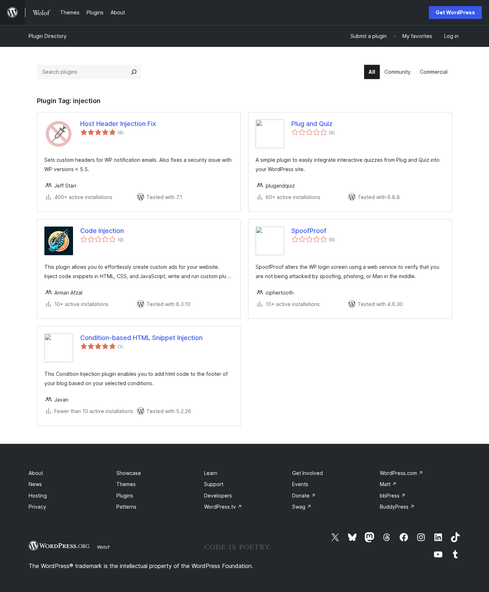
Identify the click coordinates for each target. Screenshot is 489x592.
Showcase (128, 473)
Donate (304, 495)
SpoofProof (308, 230)
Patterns (126, 507)
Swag (301, 507)
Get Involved (307, 473)
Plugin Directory (48, 36)
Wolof (103, 547)
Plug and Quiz (312, 123)
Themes (126, 484)
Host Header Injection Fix (118, 123)
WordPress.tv (223, 507)
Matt (388, 484)
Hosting (38, 495)
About (36, 473)
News (35, 484)
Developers (218, 495)
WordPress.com (401, 473)
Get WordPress (455, 12)
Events (300, 484)
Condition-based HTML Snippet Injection (141, 337)
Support (213, 484)
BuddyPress (397, 507)
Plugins (124, 495)
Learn (210, 473)
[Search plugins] (134, 72)
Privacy (37, 507)
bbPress (393, 495)
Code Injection (102, 230)
